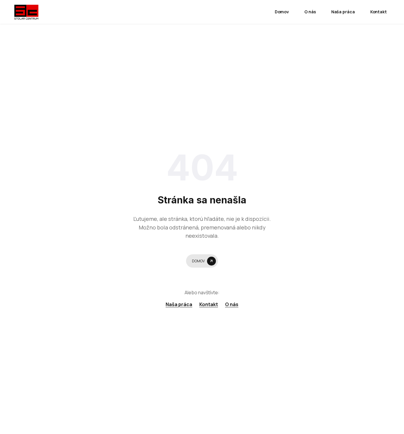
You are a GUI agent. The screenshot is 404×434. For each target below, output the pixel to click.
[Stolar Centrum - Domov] (26, 12)
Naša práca (343, 12)
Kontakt (378, 12)
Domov (282, 12)
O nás (310, 12)
